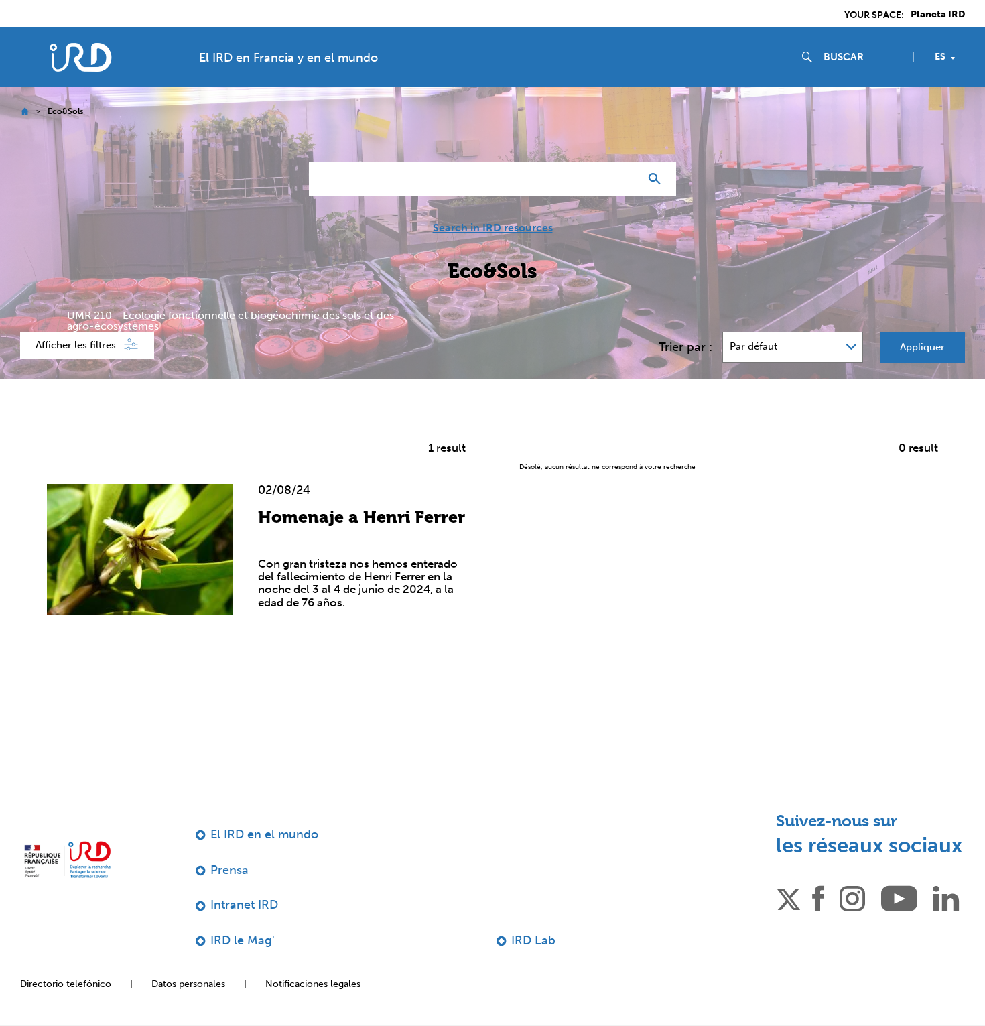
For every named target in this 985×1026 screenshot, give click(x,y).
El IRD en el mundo (264, 834)
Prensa (229, 870)
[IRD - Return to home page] (80, 57)
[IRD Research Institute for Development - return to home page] (67, 859)
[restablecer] (624, 179)
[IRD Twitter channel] (788, 897)
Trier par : (685, 347)
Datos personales (188, 984)
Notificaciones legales (312, 984)
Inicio (24, 111)
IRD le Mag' (242, 940)
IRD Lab (533, 940)
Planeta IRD (938, 14)
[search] (863, 57)
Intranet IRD (244, 905)
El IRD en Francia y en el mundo (288, 58)
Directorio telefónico (65, 984)
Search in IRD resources (493, 227)
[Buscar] (657, 179)
